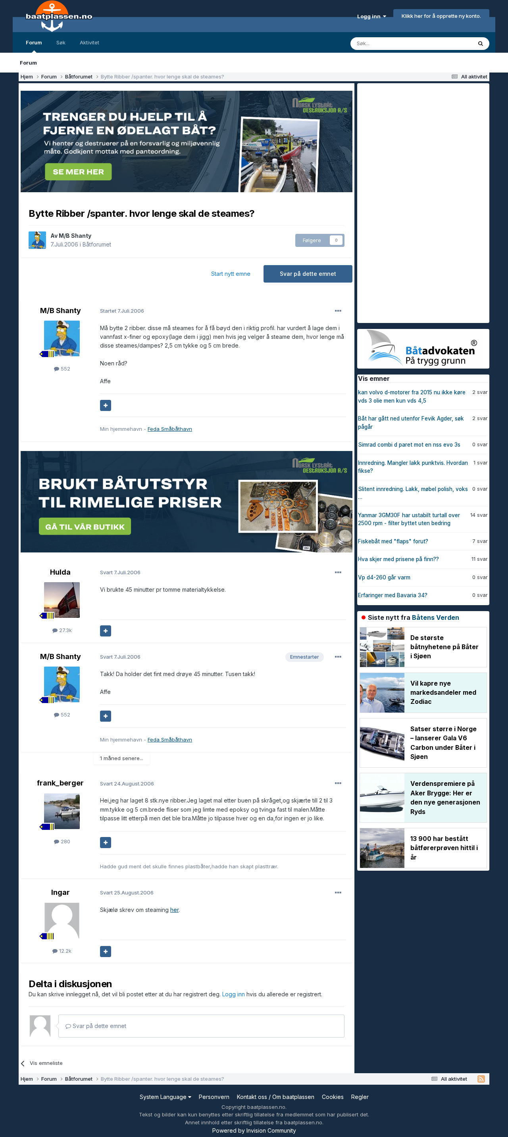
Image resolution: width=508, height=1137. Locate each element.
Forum (34, 42)
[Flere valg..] (338, 311)
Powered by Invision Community (254, 1130)
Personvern (214, 1096)
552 (64, 368)
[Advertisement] (416, 202)
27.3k (65, 630)
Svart (120, 572)
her (174, 909)
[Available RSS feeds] (481, 1079)
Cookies (333, 1096)
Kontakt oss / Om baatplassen (275, 1096)
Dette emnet (446, 43)
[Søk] (480, 43)
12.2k (64, 951)
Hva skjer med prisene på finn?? (398, 559)
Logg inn (370, 16)
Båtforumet (97, 244)
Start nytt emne (230, 273)
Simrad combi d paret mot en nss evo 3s (409, 444)
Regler (360, 1096)
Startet (122, 311)
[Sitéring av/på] (105, 405)
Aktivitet (89, 42)
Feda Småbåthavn (170, 429)
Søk (60, 42)
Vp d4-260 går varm (384, 577)
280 (64, 841)
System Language (164, 1096)
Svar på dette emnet (308, 273)
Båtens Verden (435, 617)
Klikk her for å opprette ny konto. (441, 16)
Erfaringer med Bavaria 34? (392, 595)
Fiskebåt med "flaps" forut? (393, 541)
